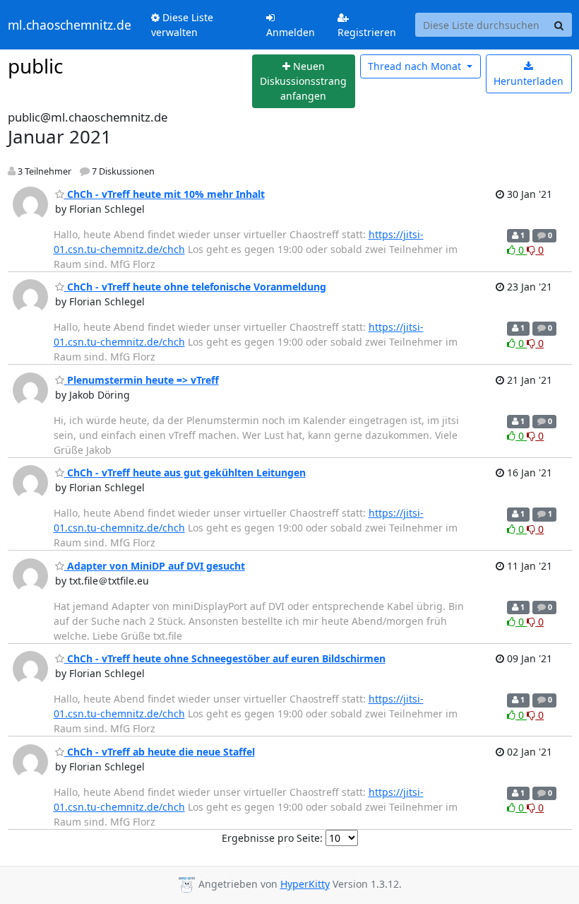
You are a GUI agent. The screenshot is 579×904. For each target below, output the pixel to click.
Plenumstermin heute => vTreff (141, 380)
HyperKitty (305, 884)
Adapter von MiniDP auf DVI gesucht (154, 566)
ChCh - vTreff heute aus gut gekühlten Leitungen (185, 472)
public (35, 65)
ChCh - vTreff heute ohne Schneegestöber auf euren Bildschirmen (225, 658)
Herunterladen (528, 81)
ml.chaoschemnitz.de (69, 24)
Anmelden (290, 32)
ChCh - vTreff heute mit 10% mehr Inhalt (164, 194)
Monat (416, 66)
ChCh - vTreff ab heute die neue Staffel (159, 751)
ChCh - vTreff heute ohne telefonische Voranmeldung (195, 286)
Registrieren (367, 32)
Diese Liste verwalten (182, 25)
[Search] (559, 25)
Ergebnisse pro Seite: (272, 838)
